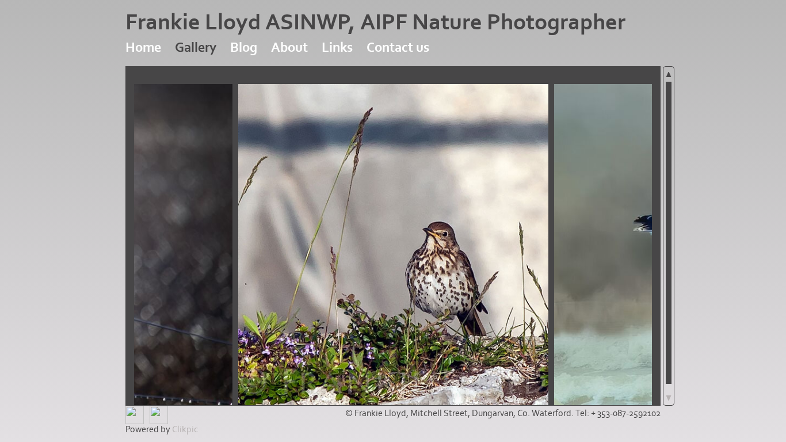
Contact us (398, 47)
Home (143, 47)
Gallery (195, 47)
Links (337, 47)
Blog (243, 47)
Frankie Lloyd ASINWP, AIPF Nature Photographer (375, 22)
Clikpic (185, 429)
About (289, 47)
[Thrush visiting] (393, 244)
